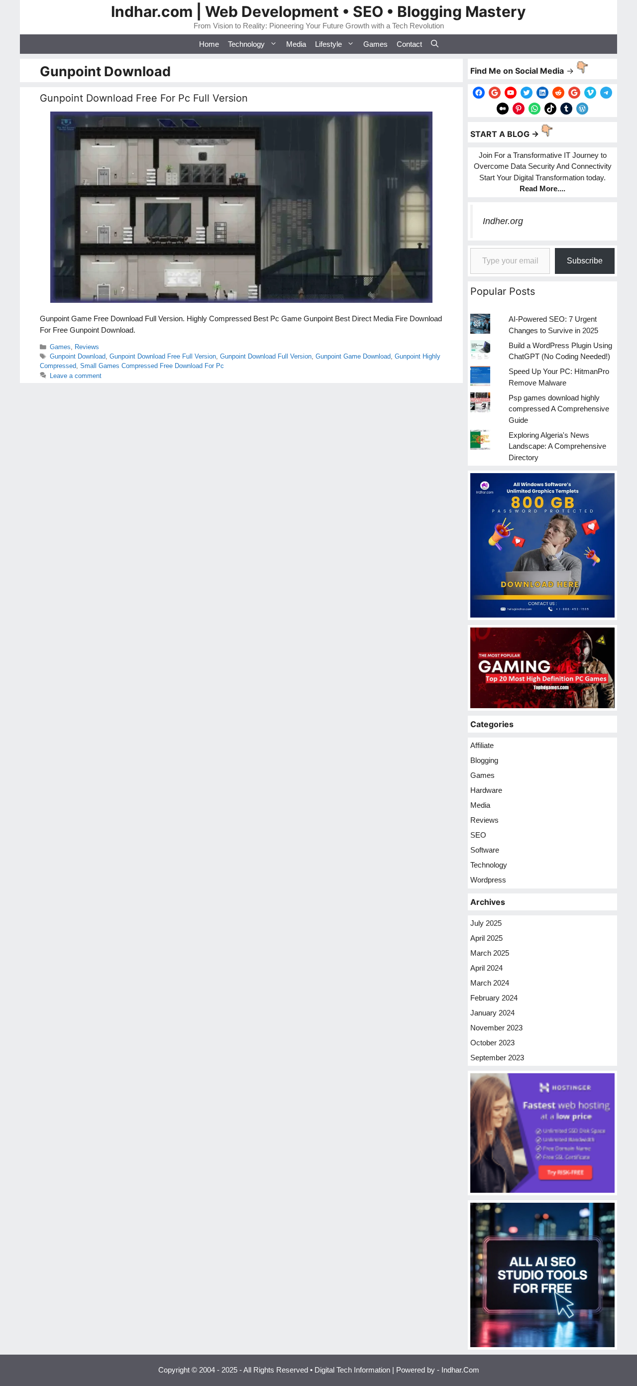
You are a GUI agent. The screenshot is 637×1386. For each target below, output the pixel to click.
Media (296, 44)
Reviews (87, 347)
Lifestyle (328, 44)
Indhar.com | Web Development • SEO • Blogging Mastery (318, 11)
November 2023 (496, 1027)
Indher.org (503, 221)
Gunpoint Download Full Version (266, 356)
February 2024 (494, 998)
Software (484, 850)
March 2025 (489, 953)
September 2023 (497, 1057)
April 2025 (486, 938)
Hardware (486, 790)
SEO (478, 835)
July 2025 (486, 923)
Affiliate (482, 745)
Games (375, 44)
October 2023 (492, 1042)
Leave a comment (76, 375)
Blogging (484, 760)
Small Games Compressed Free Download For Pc (152, 366)
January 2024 (492, 1012)
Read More (538, 188)
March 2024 (489, 983)
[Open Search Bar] (434, 44)
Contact (409, 44)
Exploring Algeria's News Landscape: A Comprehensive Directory (557, 446)
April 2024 (486, 968)
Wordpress (488, 880)
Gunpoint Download (78, 356)
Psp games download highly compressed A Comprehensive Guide (559, 408)
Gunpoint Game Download (353, 356)
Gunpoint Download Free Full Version (162, 356)
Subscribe (585, 260)
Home (209, 44)
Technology (246, 44)
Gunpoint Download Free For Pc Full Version (144, 98)
